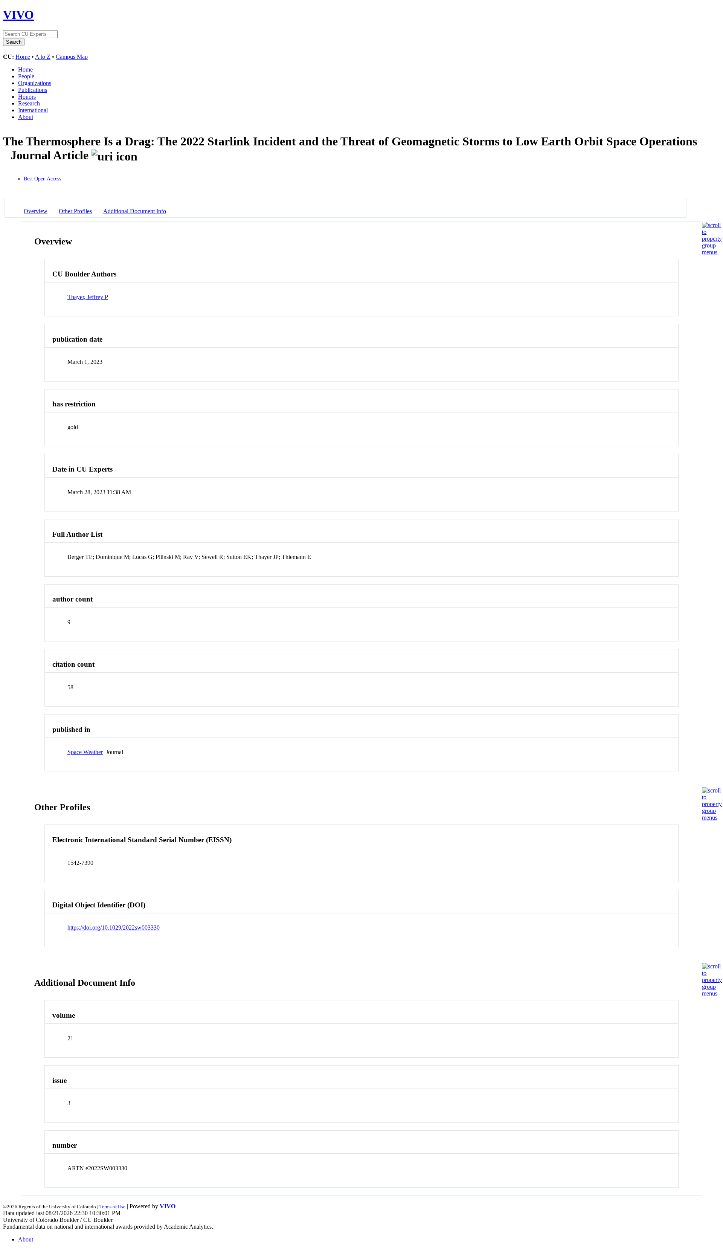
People (26, 76)
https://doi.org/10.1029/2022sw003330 (113, 927)
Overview (35, 211)
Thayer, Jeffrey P (87, 297)
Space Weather (85, 752)
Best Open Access (42, 179)
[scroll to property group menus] (712, 252)
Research (29, 103)
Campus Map (72, 56)
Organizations (34, 83)
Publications (32, 90)
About (25, 117)
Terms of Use (112, 1206)
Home (22, 56)
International (33, 110)
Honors (27, 96)
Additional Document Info (134, 211)
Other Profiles (75, 211)
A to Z (42, 56)
